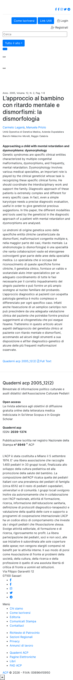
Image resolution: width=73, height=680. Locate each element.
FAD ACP (16, 665)
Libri (13, 661)
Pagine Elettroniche (23, 657)
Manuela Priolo (36, 127)
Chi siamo (16, 608)
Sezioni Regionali (21, 637)
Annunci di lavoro (21, 645)
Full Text (45, 361)
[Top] (2, 677)
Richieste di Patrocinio (25, 632)
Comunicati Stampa (23, 621)
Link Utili (46, 20)
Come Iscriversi (24, 20)
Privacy (15, 641)
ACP (5, 672)
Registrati (61, 27)
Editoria (15, 617)
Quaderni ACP (19, 652)
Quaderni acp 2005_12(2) (19, 361)
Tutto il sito (12, 43)
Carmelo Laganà (14, 127)
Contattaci (17, 625)
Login (64, 20)
